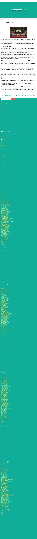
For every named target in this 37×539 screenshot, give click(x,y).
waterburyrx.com (4, 400)
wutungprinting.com (4, 372)
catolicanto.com (4, 282)
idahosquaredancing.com (5, 239)
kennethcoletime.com (4, 354)
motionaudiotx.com (4, 529)
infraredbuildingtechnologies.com (6, 218)
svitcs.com (3, 410)
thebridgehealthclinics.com (5, 421)
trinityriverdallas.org (4, 284)
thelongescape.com (4, 364)
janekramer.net (3, 358)
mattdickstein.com (4, 430)
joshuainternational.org (5, 436)
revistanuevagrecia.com (5, 340)
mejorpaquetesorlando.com (5, 256)
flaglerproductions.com (5, 322)
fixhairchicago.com (4, 406)
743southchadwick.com (5, 226)
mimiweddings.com (4, 532)
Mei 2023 (2, 117)
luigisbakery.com (4, 470)
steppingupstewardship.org (5, 467)
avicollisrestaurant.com (5, 397)
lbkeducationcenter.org (5, 283)
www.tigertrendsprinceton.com (6, 440)
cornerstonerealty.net (4, 478)
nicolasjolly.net (3, 332)
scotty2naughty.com (4, 342)
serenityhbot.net (4, 435)
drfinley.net (3, 518)
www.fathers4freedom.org (5, 441)
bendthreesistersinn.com (5, 382)
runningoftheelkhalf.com (5, 443)
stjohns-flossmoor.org (4, 383)
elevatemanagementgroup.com (6, 516)
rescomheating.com (4, 531)
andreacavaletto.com (4, 290)
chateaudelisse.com (4, 202)
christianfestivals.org (4, 367)
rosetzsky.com (3, 338)
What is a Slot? (3, 134)
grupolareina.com (4, 210)
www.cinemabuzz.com (5, 474)
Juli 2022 (2, 127)
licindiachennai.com (4, 159)
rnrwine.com (3, 520)
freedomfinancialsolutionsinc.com (6, 446)
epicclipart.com (3, 191)
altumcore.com (3, 413)
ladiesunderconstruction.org (5, 214)
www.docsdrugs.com (4, 456)
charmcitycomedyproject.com (6, 344)
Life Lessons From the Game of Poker (6, 137)
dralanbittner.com (4, 246)
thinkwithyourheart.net (5, 235)
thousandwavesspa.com (5, 394)
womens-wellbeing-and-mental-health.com (8, 277)
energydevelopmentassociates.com (7, 221)
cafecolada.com (4, 305)
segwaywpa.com (4, 419)
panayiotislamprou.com (5, 200)
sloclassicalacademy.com (5, 318)
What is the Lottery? (4, 135)
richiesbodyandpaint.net (5, 158)
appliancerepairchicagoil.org (5, 180)
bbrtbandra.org (3, 189)
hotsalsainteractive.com (5, 162)
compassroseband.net (4, 412)
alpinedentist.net (4, 197)
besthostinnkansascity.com (5, 533)
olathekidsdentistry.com (5, 254)
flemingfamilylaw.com (4, 519)
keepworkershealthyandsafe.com (6, 183)
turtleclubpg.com (4, 391)
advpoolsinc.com (4, 401)
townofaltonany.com (4, 376)
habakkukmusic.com (4, 433)
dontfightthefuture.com (5, 229)
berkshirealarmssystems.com (5, 244)
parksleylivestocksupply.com (6, 291)
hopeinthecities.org (4, 299)
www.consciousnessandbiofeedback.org (7, 479)
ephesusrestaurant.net (4, 487)
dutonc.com (3, 363)
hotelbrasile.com (4, 206)
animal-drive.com (4, 414)
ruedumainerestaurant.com (5, 337)
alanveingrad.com (4, 370)
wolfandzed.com (4, 472)
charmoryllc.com (4, 310)
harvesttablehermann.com (5, 219)
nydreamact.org (3, 185)
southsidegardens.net (4, 483)
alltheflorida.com (4, 505)
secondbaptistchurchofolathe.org (6, 524)
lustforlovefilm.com (4, 331)
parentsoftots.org (4, 424)
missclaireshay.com (4, 155)
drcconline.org (3, 398)
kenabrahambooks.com (5, 328)
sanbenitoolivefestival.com (5, 303)
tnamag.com (3, 415)
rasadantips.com (4, 168)
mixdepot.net (3, 475)
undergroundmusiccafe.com (5, 535)
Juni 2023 (2, 115)
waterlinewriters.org (4, 422)
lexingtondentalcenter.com (5, 270)
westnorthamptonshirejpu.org (6, 205)
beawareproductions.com (5, 345)
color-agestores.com (4, 293)
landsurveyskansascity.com (5, 452)
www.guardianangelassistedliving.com (7, 495)
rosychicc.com (3, 296)
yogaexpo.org (3, 288)
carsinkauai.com (3, 507)
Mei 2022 (2, 129)
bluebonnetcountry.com (5, 190)
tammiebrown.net (4, 362)
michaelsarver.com (4, 266)
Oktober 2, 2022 (7, 25)
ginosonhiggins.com (4, 371)
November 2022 (3, 123)
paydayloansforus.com (4, 176)
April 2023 (2, 118)
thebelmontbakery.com (5, 177)
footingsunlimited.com (5, 454)
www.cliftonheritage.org (5, 462)
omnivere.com (3, 167)
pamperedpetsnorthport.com (6, 251)
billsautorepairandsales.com (5, 499)
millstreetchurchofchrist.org (5, 508)
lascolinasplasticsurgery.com (5, 461)
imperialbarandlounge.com (5, 233)
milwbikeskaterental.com (5, 374)
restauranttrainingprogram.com (6, 273)
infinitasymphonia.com (5, 333)
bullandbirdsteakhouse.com (5, 460)
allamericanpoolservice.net (5, 274)
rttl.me (2, 530)
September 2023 (3, 112)
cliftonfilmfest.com (4, 232)
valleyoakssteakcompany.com (6, 404)
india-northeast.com (4, 227)
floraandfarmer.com (4, 222)
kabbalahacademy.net (4, 261)
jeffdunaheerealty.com (5, 444)
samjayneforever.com (4, 503)
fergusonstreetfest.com (5, 502)
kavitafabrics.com (4, 387)
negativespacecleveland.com (6, 378)
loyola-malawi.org (4, 295)
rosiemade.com (3, 252)
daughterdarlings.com (4, 160)
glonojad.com (3, 339)
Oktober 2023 (3, 111)
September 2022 (3, 125)
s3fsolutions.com (4, 223)
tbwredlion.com (3, 498)
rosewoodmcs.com (4, 476)
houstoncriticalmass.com (5, 312)
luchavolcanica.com (4, 388)
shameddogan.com (4, 423)
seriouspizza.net (4, 411)
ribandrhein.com (3, 280)
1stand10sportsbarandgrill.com (6, 257)
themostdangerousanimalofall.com (6, 313)
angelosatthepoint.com (5, 402)
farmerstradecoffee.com (5, 426)
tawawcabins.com (4, 240)
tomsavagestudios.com (5, 276)
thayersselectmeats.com (5, 417)
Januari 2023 (3, 121)
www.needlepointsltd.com (5, 459)
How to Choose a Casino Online (5, 136)
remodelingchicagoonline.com (6, 464)
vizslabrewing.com (4, 245)
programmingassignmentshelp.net (6, 173)
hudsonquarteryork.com (5, 491)
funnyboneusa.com (4, 384)
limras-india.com (3, 156)
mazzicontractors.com (5, 485)
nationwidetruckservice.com (5, 390)
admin (13, 25)
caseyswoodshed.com (4, 405)
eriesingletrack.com (4, 250)
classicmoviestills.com (4, 304)
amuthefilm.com (4, 330)
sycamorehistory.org (4, 477)
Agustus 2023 (3, 113)
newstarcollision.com (4, 263)
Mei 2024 (2, 104)
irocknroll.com (3, 237)
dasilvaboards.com (4, 319)
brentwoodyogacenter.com (5, 465)
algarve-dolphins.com (4, 369)
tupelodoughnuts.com (4, 253)
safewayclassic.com (4, 178)
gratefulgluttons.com (4, 300)
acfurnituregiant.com (4, 165)
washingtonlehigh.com (5, 469)
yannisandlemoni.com (4, 247)
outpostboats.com (4, 297)
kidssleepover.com (4, 174)
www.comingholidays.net (5, 308)
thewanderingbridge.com (5, 352)
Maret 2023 (3, 119)
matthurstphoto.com (4, 504)
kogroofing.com (4, 196)
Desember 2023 (3, 109)
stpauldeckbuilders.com (5, 453)
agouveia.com (3, 523)
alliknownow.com (4, 315)
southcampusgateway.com (5, 201)
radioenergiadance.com (5, 198)
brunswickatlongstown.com (5, 356)
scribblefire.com (3, 287)
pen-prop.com (3, 439)
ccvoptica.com (3, 468)
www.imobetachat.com (5, 429)
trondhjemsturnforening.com (6, 496)
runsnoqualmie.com (4, 455)
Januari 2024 (3, 108)
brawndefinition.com (4, 323)
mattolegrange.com (4, 365)
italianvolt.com (3, 243)
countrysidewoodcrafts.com (5, 179)
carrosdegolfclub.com (4, 220)
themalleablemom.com (5, 353)
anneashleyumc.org (4, 451)
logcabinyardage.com (4, 427)
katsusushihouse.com (4, 335)
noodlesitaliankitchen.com (5, 184)
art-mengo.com (3, 360)
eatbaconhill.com (4, 172)
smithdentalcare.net (4, 534)
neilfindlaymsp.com (4, 396)
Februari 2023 (3, 120)
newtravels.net (3, 175)
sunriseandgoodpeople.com (5, 380)
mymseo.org (3, 525)
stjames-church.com (4, 341)
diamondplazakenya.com (5, 497)
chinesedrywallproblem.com (5, 381)
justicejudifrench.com (4, 351)
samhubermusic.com (4, 536)
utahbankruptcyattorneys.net (6, 236)
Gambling (6, 93)
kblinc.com (3, 249)
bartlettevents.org (4, 208)
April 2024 (2, 105)
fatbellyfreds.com (4, 489)
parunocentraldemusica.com (5, 494)
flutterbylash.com (4, 512)
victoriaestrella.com (4, 393)
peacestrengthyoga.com (5, 445)
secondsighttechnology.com (6, 265)
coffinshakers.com (4, 348)
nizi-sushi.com (3, 359)
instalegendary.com (4, 182)
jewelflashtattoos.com (5, 187)
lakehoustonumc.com (4, 432)
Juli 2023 (2, 114)
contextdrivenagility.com (5, 346)
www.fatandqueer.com (5, 450)
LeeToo (21, 537)
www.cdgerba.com (4, 493)
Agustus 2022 (3, 126)
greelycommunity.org (4, 336)
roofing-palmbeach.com (5, 228)
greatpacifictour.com (4, 392)
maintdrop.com (3, 193)
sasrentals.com (3, 264)
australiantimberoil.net (5, 216)
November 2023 (3, 110)
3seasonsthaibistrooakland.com (6, 286)
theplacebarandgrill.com (5, 399)
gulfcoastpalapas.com (4, 420)
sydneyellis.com (3, 271)
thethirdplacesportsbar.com (5, 486)
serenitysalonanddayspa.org (5, 163)
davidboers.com (3, 428)
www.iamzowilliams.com (5, 480)
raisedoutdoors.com (4, 234)
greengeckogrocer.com (5, 267)
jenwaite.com (3, 515)
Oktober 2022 (3, 124)
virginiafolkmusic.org (4, 278)
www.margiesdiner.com (5, 457)
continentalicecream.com (5, 324)
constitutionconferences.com (6, 408)
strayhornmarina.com (4, 321)
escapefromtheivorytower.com (6, 225)
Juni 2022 (2, 128)
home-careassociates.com (5, 289)
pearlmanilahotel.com (4, 192)
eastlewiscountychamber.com (6, 316)
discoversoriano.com (4, 306)
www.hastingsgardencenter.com (6, 481)
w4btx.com (3, 258)
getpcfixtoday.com (4, 188)
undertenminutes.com (4, 166)
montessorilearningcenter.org (6, 501)
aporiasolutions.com (4, 418)
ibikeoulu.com (3, 347)
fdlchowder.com (4, 458)
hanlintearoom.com (4, 513)
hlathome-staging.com (5, 268)
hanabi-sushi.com (4, 471)
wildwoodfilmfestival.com (5, 204)
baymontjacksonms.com (5, 375)
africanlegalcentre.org (4, 334)
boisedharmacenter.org (5, 292)
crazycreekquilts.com (4, 325)
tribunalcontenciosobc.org (5, 317)
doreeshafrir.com (4, 343)
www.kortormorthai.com (5, 449)
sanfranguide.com (4, 309)
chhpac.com (3, 526)
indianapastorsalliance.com (5, 403)
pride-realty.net (3, 510)
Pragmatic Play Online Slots (7, 95)
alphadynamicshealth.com (5, 511)
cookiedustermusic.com (5, 385)
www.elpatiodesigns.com (5, 490)
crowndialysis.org (4, 272)
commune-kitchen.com (5, 329)
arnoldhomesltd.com (4, 230)
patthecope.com (4, 409)
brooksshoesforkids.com (5, 416)
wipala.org (3, 294)
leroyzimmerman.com (4, 517)
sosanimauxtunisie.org (4, 195)
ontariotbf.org (3, 181)
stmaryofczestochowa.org (5, 350)
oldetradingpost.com (4, 213)
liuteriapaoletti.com (4, 379)
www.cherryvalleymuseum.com (6, 211)
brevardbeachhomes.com (5, 224)
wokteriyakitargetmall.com (5, 269)
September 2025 (3, 103)
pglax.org (2, 377)
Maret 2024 (3, 106)
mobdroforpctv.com (4, 301)
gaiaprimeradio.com (4, 361)
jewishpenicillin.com (4, 275)
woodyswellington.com (5, 488)
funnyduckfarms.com (4, 514)
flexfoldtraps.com (4, 447)
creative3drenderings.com (5, 425)
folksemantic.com (4, 241)
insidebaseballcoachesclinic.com (6, 506)
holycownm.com (4, 389)
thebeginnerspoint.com (5, 307)
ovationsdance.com (4, 279)
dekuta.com (3, 473)
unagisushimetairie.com (5, 186)
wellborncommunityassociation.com (7, 203)
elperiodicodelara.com (5, 157)
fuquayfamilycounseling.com (5, 522)
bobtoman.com (3, 194)
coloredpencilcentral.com (5, 231)
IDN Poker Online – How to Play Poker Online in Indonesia (25, 95)
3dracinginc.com (4, 311)
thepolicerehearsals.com (5, 314)
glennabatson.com (4, 320)
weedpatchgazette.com (5, 248)
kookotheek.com (4, 199)
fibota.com (3, 492)
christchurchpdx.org (4, 327)
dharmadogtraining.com (5, 528)
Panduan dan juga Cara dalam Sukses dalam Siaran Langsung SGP (10, 133)
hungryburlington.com (4, 355)
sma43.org (3, 463)
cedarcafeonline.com (4, 164)
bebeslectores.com (4, 215)
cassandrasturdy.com (4, 302)
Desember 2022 (3, 122)
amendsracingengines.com (5, 448)
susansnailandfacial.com (5, 437)
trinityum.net (3, 484)
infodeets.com (3, 161)
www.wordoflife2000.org (5, 238)
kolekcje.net (3, 281)
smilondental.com (4, 262)
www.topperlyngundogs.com (6, 442)
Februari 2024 (3, 107)
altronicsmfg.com (4, 170)
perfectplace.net (4, 285)
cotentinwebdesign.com (5, 212)
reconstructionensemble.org (5, 386)
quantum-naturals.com (4, 500)
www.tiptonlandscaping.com (6, 466)
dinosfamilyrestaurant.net (5, 217)
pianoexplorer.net (4, 482)
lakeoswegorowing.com (5, 521)
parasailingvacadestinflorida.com (6, 509)
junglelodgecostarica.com (5, 366)
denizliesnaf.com (4, 407)
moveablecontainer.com (5, 209)
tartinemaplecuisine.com (5, 357)
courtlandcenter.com (4, 395)
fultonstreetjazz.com (4, 207)
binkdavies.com (3, 326)
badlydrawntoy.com (4, 431)
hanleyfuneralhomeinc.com (5, 255)
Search (13, 99)
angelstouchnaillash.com (5, 259)
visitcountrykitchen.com (5, 368)
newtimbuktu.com (4, 169)
